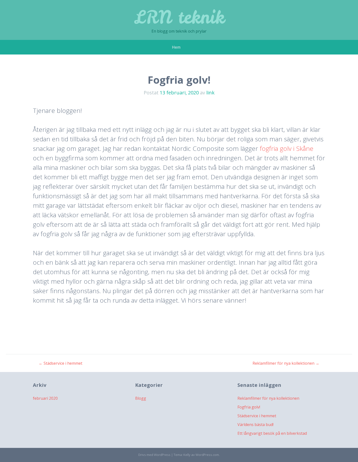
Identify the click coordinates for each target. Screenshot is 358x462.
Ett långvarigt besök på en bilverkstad (272, 433)
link (210, 92)
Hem (176, 47)
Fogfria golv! (248, 407)
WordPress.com (207, 455)
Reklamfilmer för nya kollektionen (286, 363)
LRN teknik (179, 17)
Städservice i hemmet (60, 363)
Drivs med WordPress (154, 455)
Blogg (140, 398)
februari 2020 (45, 398)
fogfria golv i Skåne (286, 148)
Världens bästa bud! (255, 424)
